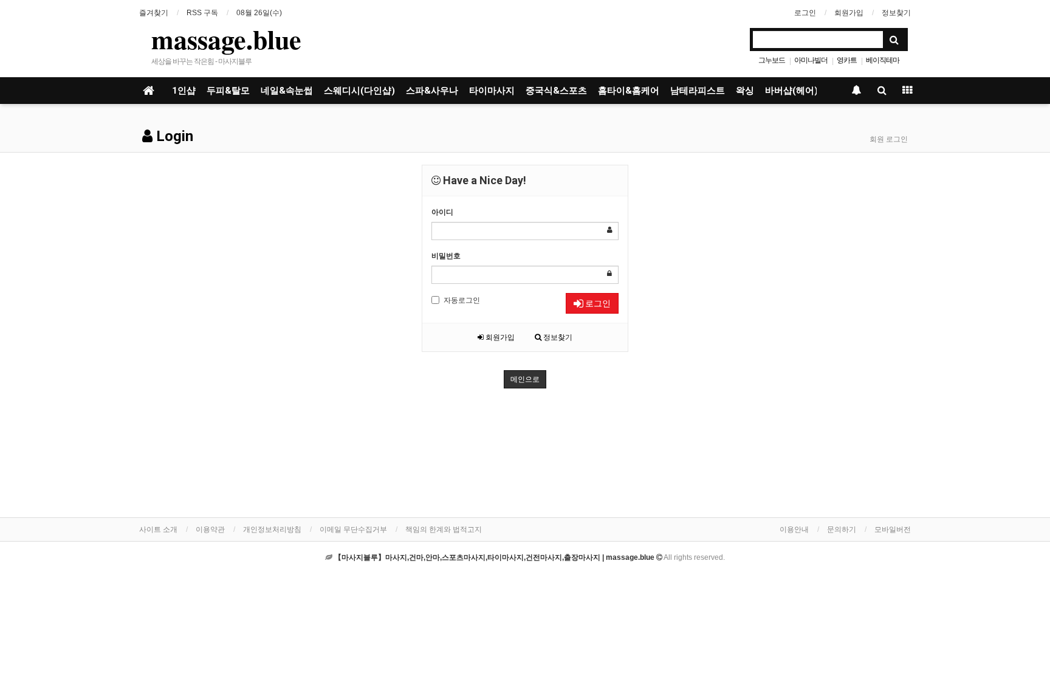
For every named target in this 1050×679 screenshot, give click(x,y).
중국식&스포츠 (556, 90)
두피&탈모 (228, 90)
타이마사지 (492, 90)
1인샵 (184, 90)
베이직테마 (882, 60)
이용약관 (210, 529)
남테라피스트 (697, 90)
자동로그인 (462, 300)
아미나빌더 (811, 60)
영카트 (847, 60)
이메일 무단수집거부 (353, 529)
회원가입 (848, 13)
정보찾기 (896, 13)
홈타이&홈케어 (628, 90)
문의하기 (841, 529)
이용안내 (794, 529)
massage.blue (226, 38)
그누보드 (771, 60)
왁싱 (745, 90)
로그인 (805, 13)
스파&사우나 (432, 90)
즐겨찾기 (153, 13)
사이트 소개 (158, 529)
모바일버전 (892, 529)
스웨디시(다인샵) (359, 90)
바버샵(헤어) (791, 90)
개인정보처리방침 (272, 529)
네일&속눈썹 (287, 90)
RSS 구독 (202, 13)
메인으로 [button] (525, 379)
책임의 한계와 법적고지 (443, 529)
